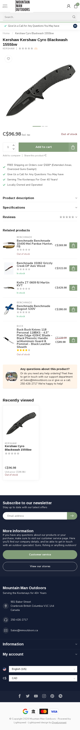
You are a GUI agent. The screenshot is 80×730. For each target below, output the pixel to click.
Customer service (40, 554)
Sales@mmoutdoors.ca (24, 630)
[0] (75, 6)
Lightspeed (20, 722)
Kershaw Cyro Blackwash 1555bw (34, 33)
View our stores (40, 566)
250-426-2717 (19, 619)
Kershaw (9, 49)
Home (6, 33)
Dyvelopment (59, 722)
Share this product (34, 155)
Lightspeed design (38, 722)
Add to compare (11, 155)
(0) (35, 48)
